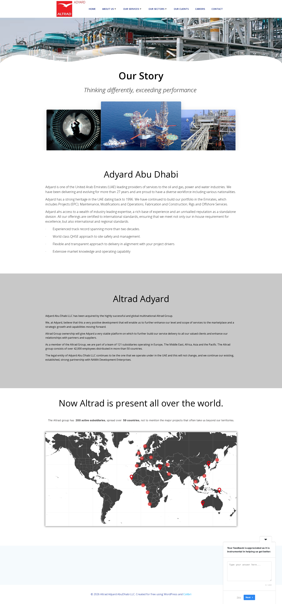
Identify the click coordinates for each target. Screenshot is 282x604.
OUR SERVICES (131, 8)
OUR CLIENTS (181, 8)
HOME (92, 8)
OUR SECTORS (156, 8)
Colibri (187, 594)
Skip (239, 597)
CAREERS (200, 8)
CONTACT (217, 8)
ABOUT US (108, 8)
